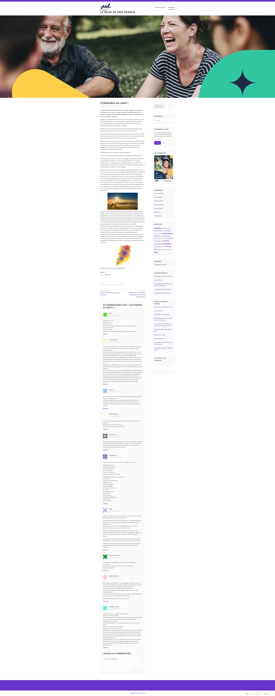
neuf (108, 284)
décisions (157, 236)
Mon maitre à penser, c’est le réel (163, 276)
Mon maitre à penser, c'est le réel (163, 307)
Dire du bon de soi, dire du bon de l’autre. (110, 292)
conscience (156, 233)
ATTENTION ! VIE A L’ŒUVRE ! (162, 293)
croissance (167, 233)
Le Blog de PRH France (117, 12)
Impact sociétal (158, 201)
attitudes (169, 228)
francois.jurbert (113, 339)
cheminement (158, 230)
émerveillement (169, 249)
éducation (164, 249)
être (156, 252)
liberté (155, 238)
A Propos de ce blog (160, 7)
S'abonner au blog (161, 129)
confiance (168, 230)
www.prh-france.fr (159, 107)
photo (171, 238)
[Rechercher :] (163, 120)
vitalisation (159, 249)
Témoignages (158, 216)
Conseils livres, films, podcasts (162, 289)
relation (166, 241)
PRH (110, 105)
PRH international (158, 241)
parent (163, 238)
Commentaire (136, 669)
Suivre (157, 143)
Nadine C (111, 389)
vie (155, 249)
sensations (112, 284)
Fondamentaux (158, 197)
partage (167, 238)
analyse (105, 284)
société (162, 246)
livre (158, 238)
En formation (171, 9)
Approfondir (171, 7)
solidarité (168, 246)
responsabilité (158, 244)
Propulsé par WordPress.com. (138, 693)
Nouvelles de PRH (158, 204)
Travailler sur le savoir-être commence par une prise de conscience (136, 294)
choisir (163, 230)
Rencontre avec (158, 208)
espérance (167, 236)
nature (160, 238)
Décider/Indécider (159, 338)
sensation (166, 244)
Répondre (105, 334)
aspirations (164, 228)
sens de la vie (157, 246)
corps (160, 233)
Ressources (119, 105)
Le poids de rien (158, 280)
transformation (119, 284)
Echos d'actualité (159, 193)
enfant (162, 236)
